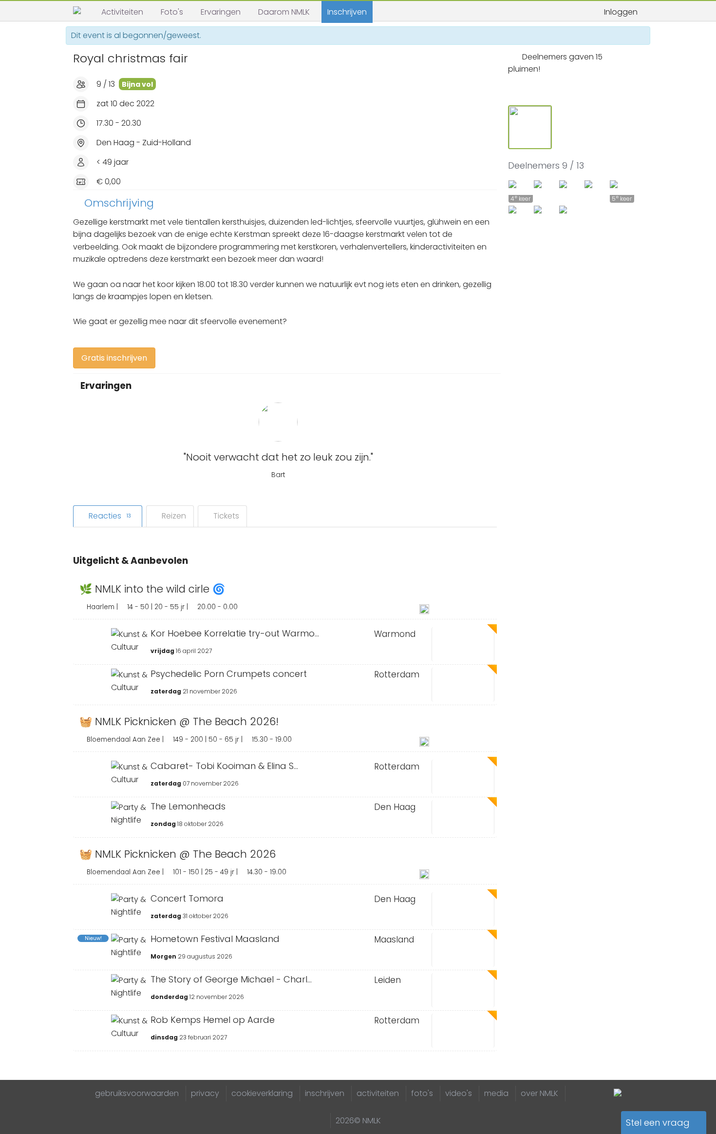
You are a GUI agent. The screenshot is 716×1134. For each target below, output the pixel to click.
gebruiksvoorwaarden (137, 1093)
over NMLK (539, 1093)
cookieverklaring (262, 1093)
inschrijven (324, 1093)
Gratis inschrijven (114, 358)
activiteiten (378, 1093)
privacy (205, 1093)
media (496, 1093)
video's (458, 1093)
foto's (422, 1093)
